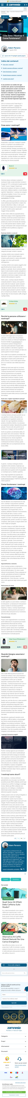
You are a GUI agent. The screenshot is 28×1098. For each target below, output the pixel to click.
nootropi (17, 105)
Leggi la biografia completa (11, 869)
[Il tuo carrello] (26, 4)
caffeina (3, 723)
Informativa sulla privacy (20, 1082)
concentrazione (16, 342)
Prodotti (6, 879)
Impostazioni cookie (14, 1095)
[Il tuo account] (24, 4)
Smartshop (16, 879)
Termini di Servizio (5, 1007)
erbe (4, 260)
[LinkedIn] (21, 869)
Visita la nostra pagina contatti (20, 1066)
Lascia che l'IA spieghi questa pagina (15, 55)
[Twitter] (23, 869)
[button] (4, 49)
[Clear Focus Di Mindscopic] (14, 27)
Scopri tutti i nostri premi (14, 1021)
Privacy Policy (23, 1005)
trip (13, 198)
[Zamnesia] (13, 4)
